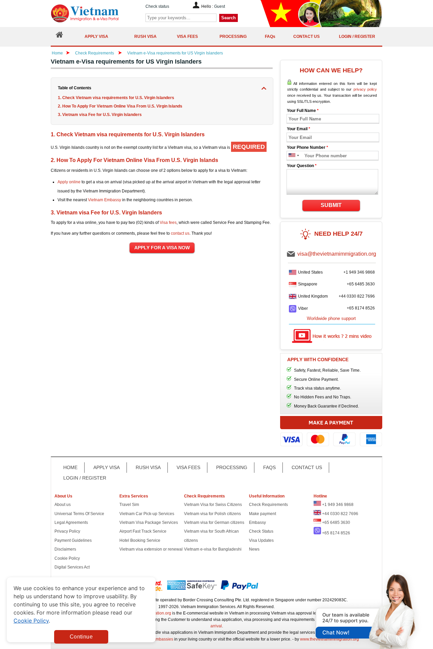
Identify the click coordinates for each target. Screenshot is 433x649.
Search (228, 17)
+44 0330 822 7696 (357, 296)
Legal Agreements (71, 522)
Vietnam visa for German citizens (214, 522)
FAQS (269, 467)
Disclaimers (65, 549)
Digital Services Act (72, 567)
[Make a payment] (331, 434)
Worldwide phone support (331, 318)
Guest (219, 6)
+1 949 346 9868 (359, 272)
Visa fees (168, 222)
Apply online (69, 182)
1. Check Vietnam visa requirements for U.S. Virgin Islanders (116, 97)
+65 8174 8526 (361, 308)
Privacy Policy (67, 531)
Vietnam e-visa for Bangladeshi (213, 549)
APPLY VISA (106, 467)
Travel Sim (129, 504)
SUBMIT (331, 205)
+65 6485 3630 (361, 284)
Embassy (257, 522)
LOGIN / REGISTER (84, 478)
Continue (81, 637)
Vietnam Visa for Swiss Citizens (213, 504)
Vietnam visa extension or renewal (151, 549)
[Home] (59, 36)
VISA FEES (188, 467)
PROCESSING (231, 467)
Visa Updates (261, 540)
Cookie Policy (67, 558)
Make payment (262, 513)
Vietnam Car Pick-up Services (146, 513)
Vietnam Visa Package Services (148, 522)
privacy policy (365, 89)
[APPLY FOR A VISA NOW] (162, 248)
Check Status (261, 531)
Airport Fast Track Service (142, 531)
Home (57, 53)
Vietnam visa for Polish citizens (212, 513)
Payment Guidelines (73, 540)
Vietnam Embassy (104, 200)
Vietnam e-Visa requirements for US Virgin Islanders (175, 53)
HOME (70, 467)
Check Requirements (95, 53)
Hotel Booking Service (139, 540)
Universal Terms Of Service (79, 513)
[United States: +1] (291, 155)
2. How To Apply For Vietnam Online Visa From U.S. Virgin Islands (120, 106)
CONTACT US (307, 467)
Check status (157, 6)
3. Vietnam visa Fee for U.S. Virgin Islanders (100, 114)
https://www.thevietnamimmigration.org (96, 13)
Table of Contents (74, 88)
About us (62, 504)
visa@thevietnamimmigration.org (336, 254)
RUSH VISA (148, 467)
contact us (180, 233)
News (254, 549)
